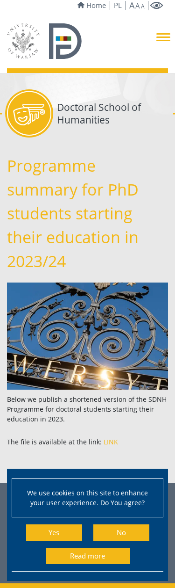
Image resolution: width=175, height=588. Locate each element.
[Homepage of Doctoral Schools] (65, 40)
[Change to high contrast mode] (156, 6)
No (121, 532)
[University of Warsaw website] (23, 40)
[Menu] (163, 36)
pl (118, 5)
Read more (87, 555)
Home (96, 5)
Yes (54, 532)
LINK (111, 441)
